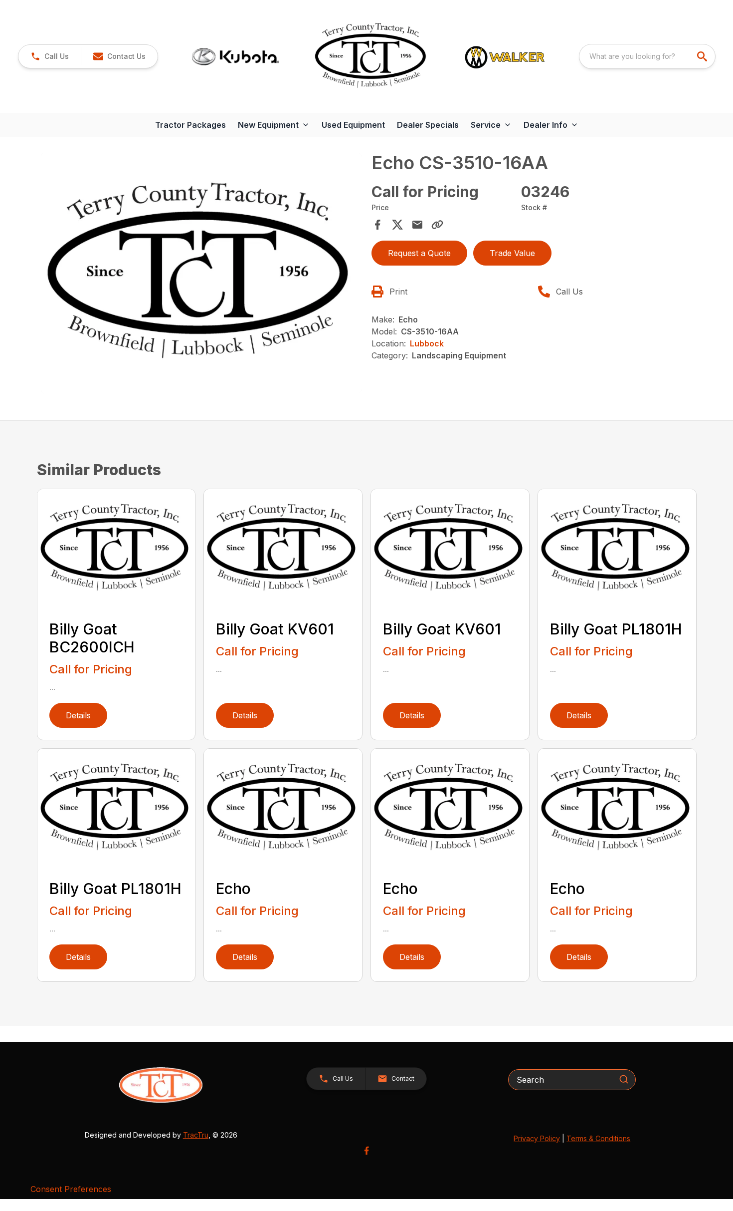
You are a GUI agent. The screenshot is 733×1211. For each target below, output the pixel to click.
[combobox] (647, 56)
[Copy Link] (437, 225)
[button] (49, 56)
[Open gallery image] (201, 273)
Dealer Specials (428, 125)
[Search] (624, 1079)
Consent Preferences (70, 1189)
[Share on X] (397, 225)
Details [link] (78, 715)
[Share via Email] (417, 225)
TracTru (195, 1135)
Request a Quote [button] (419, 253)
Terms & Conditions (598, 1138)
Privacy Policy (537, 1138)
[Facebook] (366, 1151)
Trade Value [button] (512, 253)
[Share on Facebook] (377, 225)
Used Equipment (353, 125)
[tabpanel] (201, 275)
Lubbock (427, 343)
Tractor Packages (190, 125)
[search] (703, 56)
